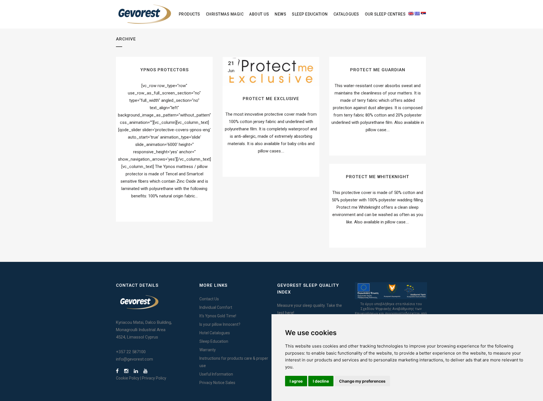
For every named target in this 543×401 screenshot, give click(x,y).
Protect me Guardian (377, 69)
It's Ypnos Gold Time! (217, 316)
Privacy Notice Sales (217, 382)
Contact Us (209, 299)
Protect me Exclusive (271, 98)
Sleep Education (213, 341)
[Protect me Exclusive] (271, 71)
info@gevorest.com (134, 359)
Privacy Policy (154, 378)
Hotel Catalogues (214, 333)
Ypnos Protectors (164, 69)
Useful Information (216, 374)
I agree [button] (296, 381)
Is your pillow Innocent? (219, 324)
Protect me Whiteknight (377, 176)
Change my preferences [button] (362, 381)
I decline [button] (321, 381)
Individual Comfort (215, 307)
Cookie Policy (127, 378)
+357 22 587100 (131, 351)
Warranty (207, 350)
